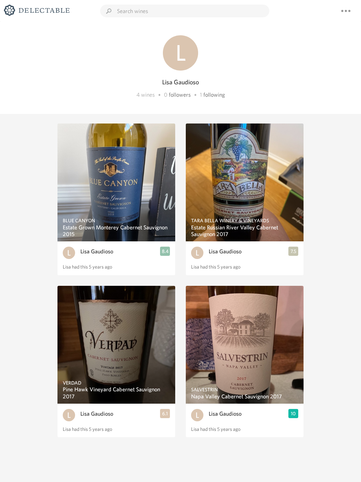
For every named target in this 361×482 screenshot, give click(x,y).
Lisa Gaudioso (96, 251)
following (214, 94)
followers (180, 94)
